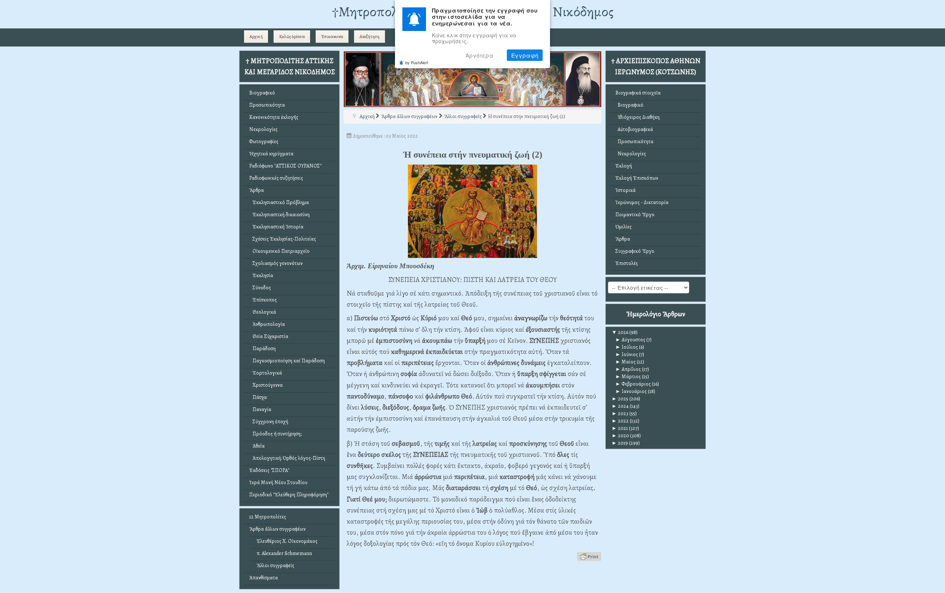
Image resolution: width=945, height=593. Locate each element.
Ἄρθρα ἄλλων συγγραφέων (277, 528)
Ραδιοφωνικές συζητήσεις (276, 178)
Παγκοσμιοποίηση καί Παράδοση (287, 360)
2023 (620, 413)
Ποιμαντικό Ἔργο (634, 214)
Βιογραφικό (262, 92)
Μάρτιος (628, 376)
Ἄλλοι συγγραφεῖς (275, 565)
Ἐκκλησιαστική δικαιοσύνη (279, 214)
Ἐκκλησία (261, 275)
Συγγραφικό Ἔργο (634, 251)
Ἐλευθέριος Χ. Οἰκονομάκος (287, 541)
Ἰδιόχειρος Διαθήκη (637, 117)
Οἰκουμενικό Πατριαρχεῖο (279, 251)
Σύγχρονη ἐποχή (268, 421)
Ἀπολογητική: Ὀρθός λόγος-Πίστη (287, 458)
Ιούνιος (626, 354)
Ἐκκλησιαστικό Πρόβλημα (279, 202)
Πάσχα (258, 397)
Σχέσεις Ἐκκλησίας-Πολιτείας (282, 238)
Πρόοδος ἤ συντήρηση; (275, 433)
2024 (620, 406)
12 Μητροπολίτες (267, 516)
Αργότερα (479, 55)
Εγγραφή (524, 55)
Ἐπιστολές (626, 263)
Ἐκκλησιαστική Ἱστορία (276, 226)
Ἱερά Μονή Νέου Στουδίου (278, 482)
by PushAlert (416, 62)
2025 (620, 398)
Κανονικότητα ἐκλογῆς (273, 117)
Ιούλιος (626, 347)
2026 (620, 332)
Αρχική (256, 36)
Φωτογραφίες (263, 141)
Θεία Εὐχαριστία (268, 336)
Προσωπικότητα (267, 104)
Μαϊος (625, 361)
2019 (620, 443)
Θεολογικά (262, 312)
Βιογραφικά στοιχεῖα (638, 92)
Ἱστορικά (625, 190)
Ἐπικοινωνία (332, 36)
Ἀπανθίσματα (263, 577)
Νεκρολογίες (263, 129)
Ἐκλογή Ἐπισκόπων (636, 178)
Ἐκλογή (623, 165)
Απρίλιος (628, 369)
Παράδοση (262, 348)
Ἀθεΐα (257, 445)
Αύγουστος (630, 339)
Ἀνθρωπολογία (267, 324)
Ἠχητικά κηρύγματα (271, 153)
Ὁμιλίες (623, 226)
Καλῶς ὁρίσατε (292, 36)
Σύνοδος (260, 287)
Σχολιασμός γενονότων (276, 263)
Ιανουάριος (631, 391)
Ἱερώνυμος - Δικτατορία (642, 202)
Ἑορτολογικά (265, 372)
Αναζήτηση (369, 36)
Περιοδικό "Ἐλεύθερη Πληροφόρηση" (289, 494)
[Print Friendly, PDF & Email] (589, 555)
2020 (620, 435)
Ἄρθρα (256, 190)
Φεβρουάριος (633, 383)
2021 (620, 428)
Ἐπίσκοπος (263, 299)
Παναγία (260, 409)
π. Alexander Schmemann (284, 553)
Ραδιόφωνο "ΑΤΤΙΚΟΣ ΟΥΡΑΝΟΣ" (285, 165)
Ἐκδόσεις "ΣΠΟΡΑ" (269, 470)
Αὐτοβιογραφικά (634, 129)
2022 (620, 420)
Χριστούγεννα (266, 385)
